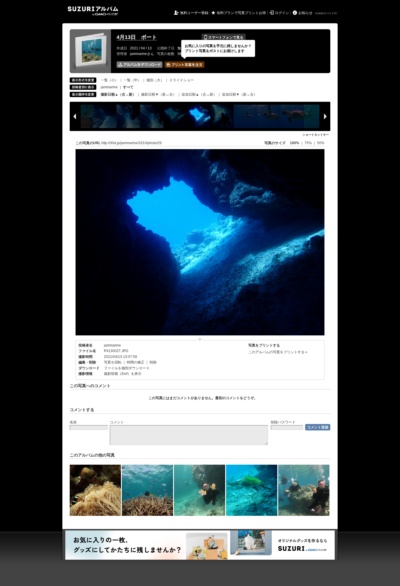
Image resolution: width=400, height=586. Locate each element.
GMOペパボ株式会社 (327, 13)
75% (309, 143)
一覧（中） (132, 80)
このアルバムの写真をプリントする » (277, 352)
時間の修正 (135, 362)
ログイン (282, 13)
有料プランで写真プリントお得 (241, 13)
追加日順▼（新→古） (239, 94)
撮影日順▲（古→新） (118, 94)
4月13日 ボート (137, 37)
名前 (73, 422)
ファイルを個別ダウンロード (127, 368)
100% (294, 143)
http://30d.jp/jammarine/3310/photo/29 (131, 143)
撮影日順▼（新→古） (158, 94)
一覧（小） (109, 80)
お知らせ (305, 13)
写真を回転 (113, 362)
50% (320, 143)
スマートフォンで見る (223, 37)
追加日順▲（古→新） (199, 94)
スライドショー (181, 80)
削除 (153, 362)
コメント (117, 422)
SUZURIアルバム (93, 11)
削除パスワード (283, 422)
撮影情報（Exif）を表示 (122, 374)
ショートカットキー (315, 134)
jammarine (109, 87)
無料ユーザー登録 (194, 13)
